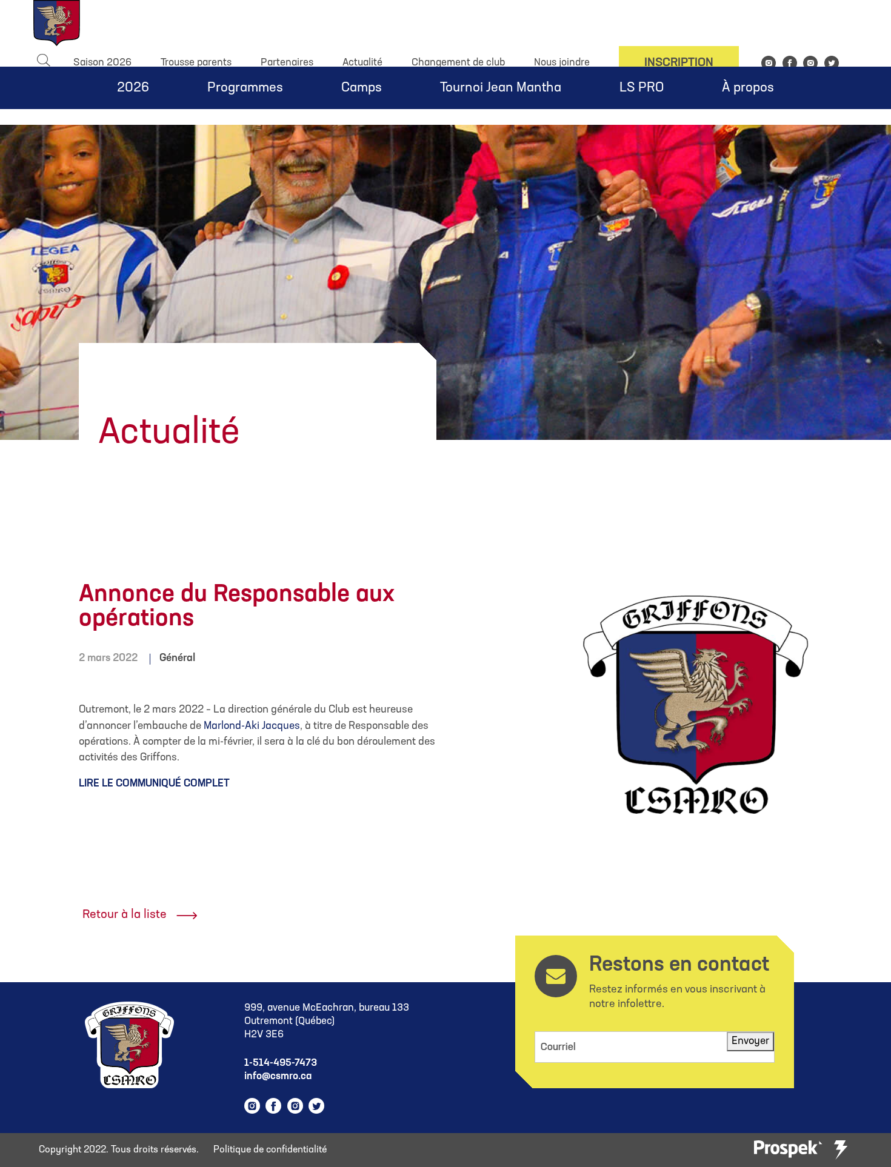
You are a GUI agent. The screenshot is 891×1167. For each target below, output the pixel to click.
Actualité (362, 63)
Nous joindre (562, 63)
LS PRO (641, 88)
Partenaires (287, 63)
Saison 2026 (102, 63)
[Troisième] (840, 1150)
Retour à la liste (124, 915)
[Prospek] (788, 1150)
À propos (748, 88)
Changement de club (458, 63)
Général (177, 658)
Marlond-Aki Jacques (252, 726)
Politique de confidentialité (270, 1150)
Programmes (245, 88)
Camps (361, 88)
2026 (133, 88)
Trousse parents (196, 63)
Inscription (678, 63)
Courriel (558, 1047)
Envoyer (750, 1041)
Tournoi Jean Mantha (500, 88)
